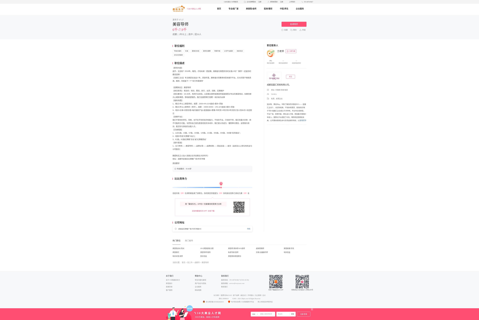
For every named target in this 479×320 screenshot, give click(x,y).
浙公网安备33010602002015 (215, 302)
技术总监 (203, 256)
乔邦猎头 (251, 295)
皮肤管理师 (260, 248)
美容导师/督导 (205, 252)
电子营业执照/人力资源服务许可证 (242, 302)
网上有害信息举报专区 (265, 302)
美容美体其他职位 (234, 256)
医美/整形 (268, 9)
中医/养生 (284, 9)
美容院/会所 (251, 9)
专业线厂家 (234, 9)
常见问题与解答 (200, 280)
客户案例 (169, 290)
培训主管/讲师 (178, 256)
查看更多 (303, 120)
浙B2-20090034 (224, 299)
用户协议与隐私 (200, 283)
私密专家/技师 (233, 252)
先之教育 (258, 295)
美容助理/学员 (289, 248)
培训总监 (287, 252)
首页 (219, 9)
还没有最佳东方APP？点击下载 (203, 211)
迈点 (264, 295)
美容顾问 (176, 252)
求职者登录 (274, 2)
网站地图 (198, 290)
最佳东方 (243, 295)
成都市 (197, 262)
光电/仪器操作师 (262, 252)
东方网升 (217, 295)
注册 (259, 2)
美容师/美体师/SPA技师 (236, 248)
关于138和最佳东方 (173, 280)
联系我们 (224, 287)
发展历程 (169, 287)
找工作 (189, 262)
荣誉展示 (169, 283)
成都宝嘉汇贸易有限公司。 (279, 85)
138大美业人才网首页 (231, 2)
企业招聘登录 (251, 2)
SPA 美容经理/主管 (207, 248)
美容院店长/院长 (178, 248)
